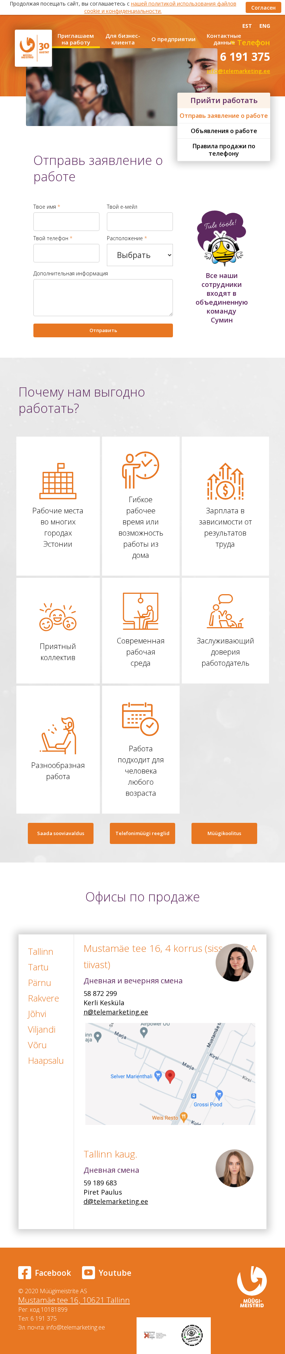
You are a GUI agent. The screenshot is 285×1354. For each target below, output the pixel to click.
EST (247, 25)
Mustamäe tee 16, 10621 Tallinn (74, 1300)
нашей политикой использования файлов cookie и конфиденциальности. (160, 7)
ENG (264, 25)
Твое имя (46, 206)
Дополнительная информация (70, 273)
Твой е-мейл (122, 206)
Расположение (127, 238)
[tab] (43, 951)
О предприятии (173, 39)
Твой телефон (52, 238)
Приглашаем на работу (76, 39)
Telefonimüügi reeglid (142, 833)
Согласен (263, 7)
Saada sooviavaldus (60, 833)
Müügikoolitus (224, 833)
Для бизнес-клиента (122, 39)
